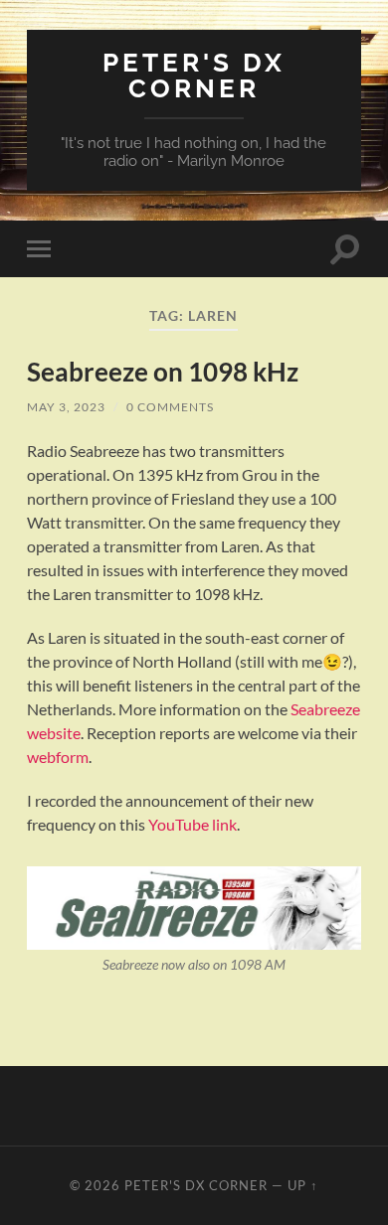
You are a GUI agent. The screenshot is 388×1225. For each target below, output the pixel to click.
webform (58, 756)
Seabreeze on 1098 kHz (162, 371)
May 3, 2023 (66, 406)
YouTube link (192, 824)
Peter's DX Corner (194, 75)
